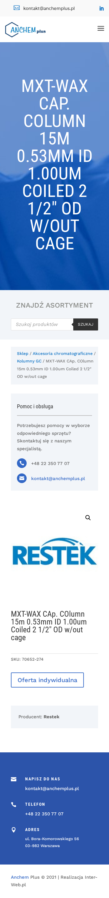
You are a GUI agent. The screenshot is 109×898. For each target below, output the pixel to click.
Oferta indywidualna (47, 680)
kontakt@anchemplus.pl (58, 478)
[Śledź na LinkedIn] (101, 8)
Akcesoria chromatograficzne (63, 353)
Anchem (20, 877)
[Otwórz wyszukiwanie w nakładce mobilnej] (54, 324)
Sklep (22, 353)
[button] (88, 517)
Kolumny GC (29, 361)
